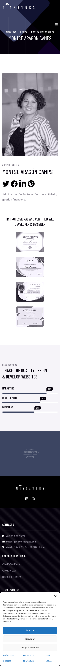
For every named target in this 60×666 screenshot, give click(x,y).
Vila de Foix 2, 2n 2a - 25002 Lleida (25, 547)
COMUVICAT (9, 570)
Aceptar (30, 630)
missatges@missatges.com (21, 541)
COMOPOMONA (11, 564)
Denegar (30, 639)
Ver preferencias (30, 647)
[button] (55, 596)
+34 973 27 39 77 (15, 536)
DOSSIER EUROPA (11, 577)
